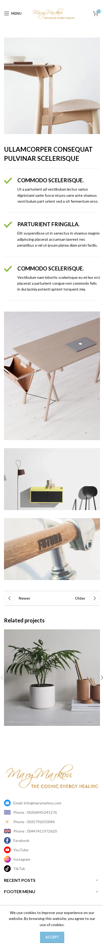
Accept (52, 937)
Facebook (21, 840)
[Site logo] (53, 13)
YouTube (21, 850)
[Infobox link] (52, 190)
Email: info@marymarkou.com (37, 803)
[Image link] (52, 775)
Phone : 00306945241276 (35, 812)
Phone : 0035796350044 (34, 821)
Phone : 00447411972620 (35, 831)
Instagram (21, 859)
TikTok (19, 868)
